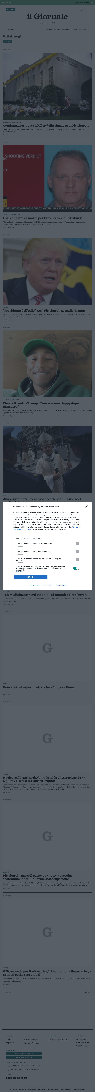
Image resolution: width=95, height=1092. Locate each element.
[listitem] (47, 538)
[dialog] (47, 546)
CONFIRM (31, 577)
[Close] (87, 507)
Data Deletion (34, 585)
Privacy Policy (61, 585)
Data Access (47, 585)
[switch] (76, 543)
